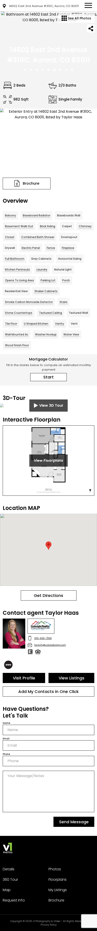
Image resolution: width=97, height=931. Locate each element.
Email (6, 738)
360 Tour (10, 879)
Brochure (56, 900)
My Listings (57, 889)
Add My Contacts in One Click (48, 691)
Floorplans (57, 879)
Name (6, 723)
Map (7, 889)
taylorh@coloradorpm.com (50, 645)
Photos (54, 869)
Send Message (74, 822)
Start (48, 377)
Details (8, 869)
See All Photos (79, 18)
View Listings (71, 678)
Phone (6, 754)
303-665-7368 (43, 638)
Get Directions (48, 595)
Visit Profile (24, 678)
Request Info (14, 900)
